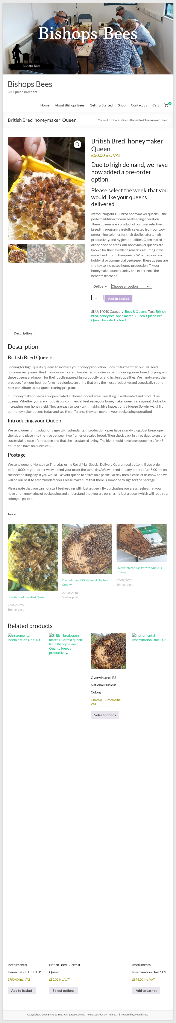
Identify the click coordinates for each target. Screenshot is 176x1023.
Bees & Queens (136, 311)
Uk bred (120, 320)
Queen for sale (102, 320)
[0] (166, 105)
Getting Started (101, 105)
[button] (77, 144)
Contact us (139, 105)
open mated (125, 316)
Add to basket (118, 298)
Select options (63, 990)
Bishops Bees (30, 84)
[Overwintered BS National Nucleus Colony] (87, 549)
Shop (122, 105)
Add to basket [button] (21, 990)
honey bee (107, 316)
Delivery (100, 286)
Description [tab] (23, 333)
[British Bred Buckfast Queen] (33, 557)
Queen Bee (154, 316)
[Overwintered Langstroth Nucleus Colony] (142, 543)
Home (44, 105)
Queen (140, 316)
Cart (155, 105)
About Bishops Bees (69, 105)
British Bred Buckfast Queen (27, 597)
